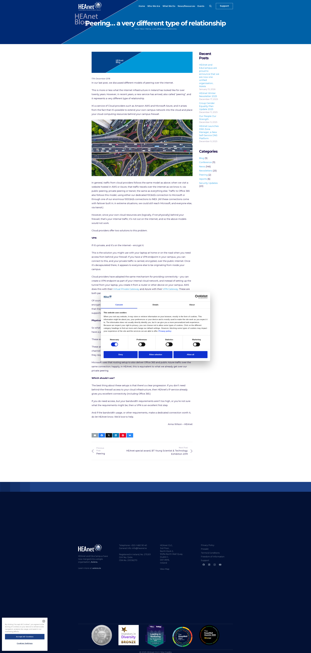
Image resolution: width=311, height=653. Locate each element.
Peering (203, 175)
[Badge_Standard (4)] (155, 636)
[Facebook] (203, 564)
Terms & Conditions (210, 553)
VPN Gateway (170, 289)
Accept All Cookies (25, 637)
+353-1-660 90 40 (139, 545)
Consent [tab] (119, 305)
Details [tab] (156, 305)
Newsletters (205, 170)
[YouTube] (220, 564)
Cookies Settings (25, 643)
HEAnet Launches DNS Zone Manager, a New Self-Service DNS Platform (209, 132)
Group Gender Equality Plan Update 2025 (207, 106)
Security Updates (208, 183)
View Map (164, 569)
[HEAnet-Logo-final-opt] (90, 6)
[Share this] (102, 435)
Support (205, 560)
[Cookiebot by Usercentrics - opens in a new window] (196, 297)
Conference (205, 162)
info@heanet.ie (139, 548)
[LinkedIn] (209, 564)
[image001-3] (209, 635)
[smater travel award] (102, 635)
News (202, 166)
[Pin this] (123, 435)
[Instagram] (214, 564)
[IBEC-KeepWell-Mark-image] (182, 637)
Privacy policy (165, 331)
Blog (201, 158)
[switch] (141, 344)
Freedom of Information (212, 556)
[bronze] (128, 635)
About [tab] (192, 305)
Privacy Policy (207, 545)
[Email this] (95, 435)
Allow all (190, 354)
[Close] (43, 621)
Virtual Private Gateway (126, 289)
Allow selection (155, 354)
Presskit (205, 549)
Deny (120, 354)
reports (203, 179)
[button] (210, 6)
